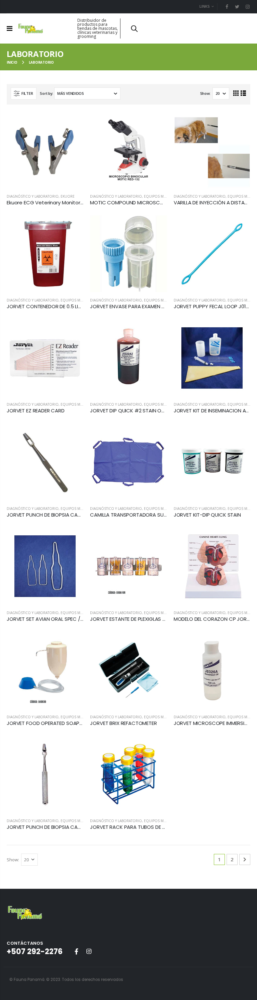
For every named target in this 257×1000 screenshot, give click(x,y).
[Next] (244, 859)
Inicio (12, 62)
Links (204, 6)
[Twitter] (237, 6)
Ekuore (68, 196)
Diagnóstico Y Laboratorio (33, 196)
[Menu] (9, 28)
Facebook (76, 951)
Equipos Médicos (160, 196)
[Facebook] (227, 6)
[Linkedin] (247, 6)
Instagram (89, 951)
